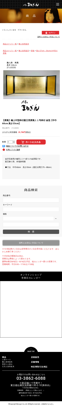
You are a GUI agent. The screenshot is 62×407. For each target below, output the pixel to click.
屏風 (32, 51)
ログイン (52, 33)
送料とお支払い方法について (48, 37)
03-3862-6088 (31, 378)
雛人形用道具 (24, 44)
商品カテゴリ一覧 (10, 44)
